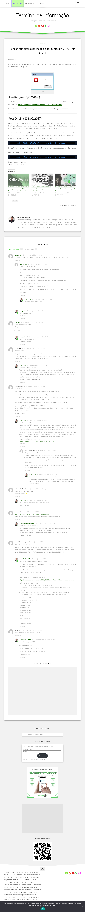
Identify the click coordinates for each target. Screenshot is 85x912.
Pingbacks (31, 249)
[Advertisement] (42, 818)
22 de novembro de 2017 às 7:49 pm (39, 337)
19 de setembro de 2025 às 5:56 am (44, 639)
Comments (17, 249)
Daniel (17, 322)
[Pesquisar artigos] (78, 4)
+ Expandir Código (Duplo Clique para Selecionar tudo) (38, 143)
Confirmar (42, 756)
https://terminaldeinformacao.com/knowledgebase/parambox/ (38, 441)
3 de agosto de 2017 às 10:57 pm (43, 299)
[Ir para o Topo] (42, 869)
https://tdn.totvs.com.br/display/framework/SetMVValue (32, 514)
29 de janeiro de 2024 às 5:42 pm (40, 542)
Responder (18, 260)
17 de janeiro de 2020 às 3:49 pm (38, 420)
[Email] (36, 25)
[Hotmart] (39, 25)
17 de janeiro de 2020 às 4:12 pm (46, 450)
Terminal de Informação (42, 15)
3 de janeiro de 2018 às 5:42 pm (35, 348)
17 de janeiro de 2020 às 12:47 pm (34, 386)
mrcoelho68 (18, 255)
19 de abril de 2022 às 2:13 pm (36, 512)
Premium (17, 3)
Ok (43, 909)
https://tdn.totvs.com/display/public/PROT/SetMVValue (40, 104)
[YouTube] (42, 25)
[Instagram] (49, 25)
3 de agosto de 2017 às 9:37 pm (38, 311)
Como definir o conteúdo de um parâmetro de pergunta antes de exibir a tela (42, 189)
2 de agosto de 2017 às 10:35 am (34, 255)
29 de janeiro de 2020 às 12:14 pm (37, 489)
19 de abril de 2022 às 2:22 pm (47, 523)
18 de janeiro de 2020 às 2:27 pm (48, 474)
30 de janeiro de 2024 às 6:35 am (43, 559)
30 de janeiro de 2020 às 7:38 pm (38, 500)
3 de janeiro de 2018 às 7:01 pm (38, 365)
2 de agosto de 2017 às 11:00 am (39, 264)
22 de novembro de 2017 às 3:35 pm (32, 322)
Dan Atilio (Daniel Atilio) (27, 523)
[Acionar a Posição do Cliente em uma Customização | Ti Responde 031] (65, 180)
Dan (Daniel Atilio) (25, 559)
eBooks (41, 3)
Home (8, 3)
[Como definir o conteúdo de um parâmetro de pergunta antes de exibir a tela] (42, 180)
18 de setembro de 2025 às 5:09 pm (31, 630)
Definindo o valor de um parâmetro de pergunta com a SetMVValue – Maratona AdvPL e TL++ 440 (18, 189)
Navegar (28, 3)
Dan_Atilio (27, 299)
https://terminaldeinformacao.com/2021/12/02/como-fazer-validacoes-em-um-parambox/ (47, 580)
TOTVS (42, 44)
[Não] (82, 906)
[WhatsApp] (46, 25)
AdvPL (15, 201)
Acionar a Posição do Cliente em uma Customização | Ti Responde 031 (65, 189)
